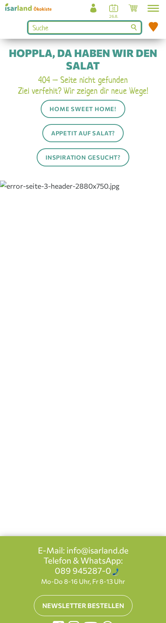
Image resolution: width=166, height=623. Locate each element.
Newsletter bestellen (83, 605)
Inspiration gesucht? (83, 157)
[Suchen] (135, 27)
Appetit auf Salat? (83, 133)
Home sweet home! (83, 108)
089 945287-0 (83, 570)
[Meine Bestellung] (133, 10)
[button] (153, 8)
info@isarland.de (97, 550)
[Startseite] (31, 7)
